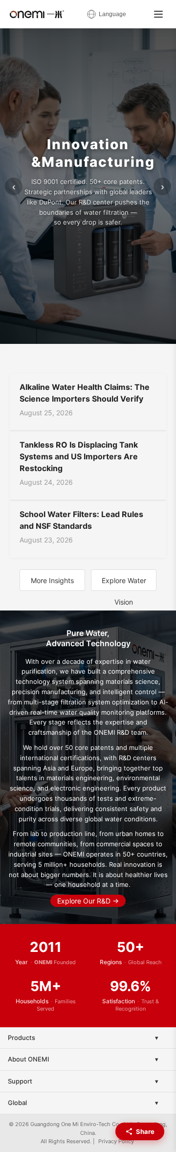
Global (17, 1103)
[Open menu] (158, 14)
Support (20, 1081)
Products (21, 1037)
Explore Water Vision (124, 583)
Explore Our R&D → (88, 901)
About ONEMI (28, 1059)
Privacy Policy (116, 1141)
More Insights (52, 580)
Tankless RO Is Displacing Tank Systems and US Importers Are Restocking (79, 456)
